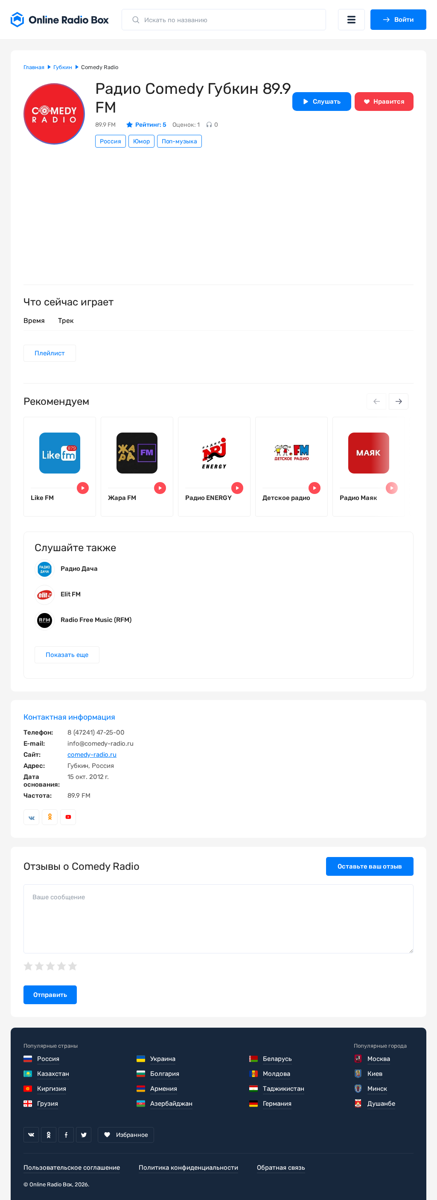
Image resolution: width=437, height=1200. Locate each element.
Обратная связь (281, 1167)
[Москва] (359, 1059)
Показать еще (67, 655)
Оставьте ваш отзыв (370, 866)
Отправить (50, 995)
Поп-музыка (179, 141)
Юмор (141, 141)
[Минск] (359, 1088)
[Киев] (359, 1073)
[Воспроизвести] (83, 488)
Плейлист (50, 353)
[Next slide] (398, 401)
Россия (110, 141)
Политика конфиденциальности (188, 1167)
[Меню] (351, 19)
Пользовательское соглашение (71, 1167)
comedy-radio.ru (92, 754)
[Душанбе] (359, 1103)
